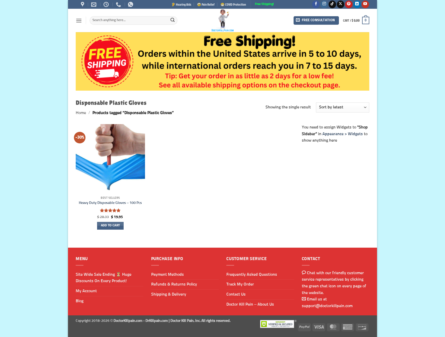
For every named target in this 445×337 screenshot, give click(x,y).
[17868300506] (131, 4)
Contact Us (236, 294)
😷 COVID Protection (233, 4)
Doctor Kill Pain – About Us (250, 304)
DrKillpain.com (157, 321)
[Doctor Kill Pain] (222, 20)
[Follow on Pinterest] (349, 4)
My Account (86, 291)
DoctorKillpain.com (128, 321)
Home (81, 113)
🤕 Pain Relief (206, 4)
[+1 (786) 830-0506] (119, 4)
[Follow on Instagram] (324, 4)
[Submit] (172, 20)
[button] (79, 20)
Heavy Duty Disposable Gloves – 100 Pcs (110, 203)
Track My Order (240, 284)
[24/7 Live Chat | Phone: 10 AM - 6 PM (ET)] (107, 4)
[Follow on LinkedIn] (357, 4)
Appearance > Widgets (342, 134)
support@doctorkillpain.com (327, 306)
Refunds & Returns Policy (174, 284)
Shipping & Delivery (168, 294)
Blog (79, 301)
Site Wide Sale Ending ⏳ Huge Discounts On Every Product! (103, 277)
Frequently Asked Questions (251, 274)
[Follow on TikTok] (332, 4)
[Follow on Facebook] (316, 4)
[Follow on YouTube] (365, 4)
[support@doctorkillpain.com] (94, 4)
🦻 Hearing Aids (181, 4)
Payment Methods (167, 274)
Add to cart (110, 225)
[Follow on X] (340, 4)
